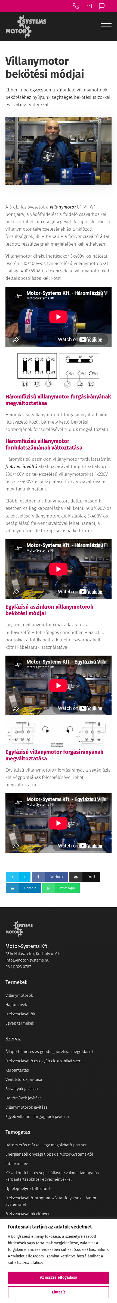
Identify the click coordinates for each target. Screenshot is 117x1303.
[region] (58, 1261)
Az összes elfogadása (58, 1277)
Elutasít (58, 1292)
